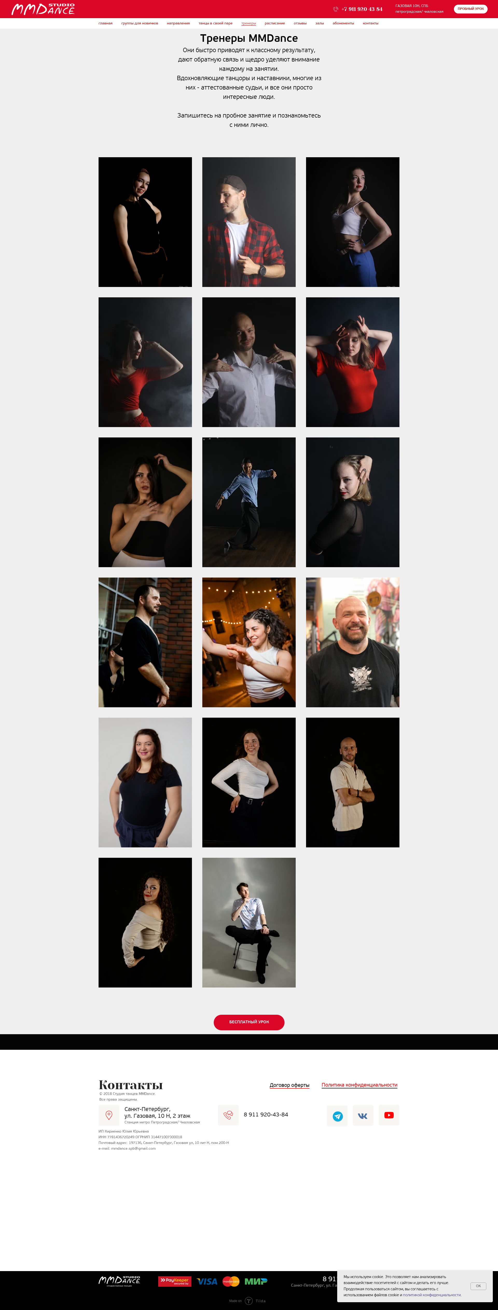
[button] (471, 9)
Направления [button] (178, 23)
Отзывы (300, 23)
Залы (319, 23)
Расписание (275, 23)
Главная (106, 23)
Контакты (370, 23)
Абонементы (343, 23)
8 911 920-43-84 (266, 1115)
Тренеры (248, 23)
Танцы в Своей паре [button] (216, 23)
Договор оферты (289, 1085)
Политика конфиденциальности (359, 1085)
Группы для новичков (139, 23)
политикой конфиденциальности (432, 1295)
